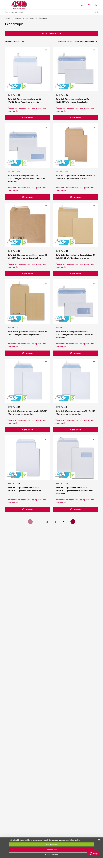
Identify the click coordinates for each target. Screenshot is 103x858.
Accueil (7, 18)
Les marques (30, 18)
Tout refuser (51, 849)
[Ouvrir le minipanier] (96, 5)
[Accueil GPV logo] (19, 5)
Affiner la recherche (51, 33)
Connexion (27, 117)
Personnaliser (51, 854)
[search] (51, 12)
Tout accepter (51, 844)
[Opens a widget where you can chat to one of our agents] (93, 853)
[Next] (72, 521)
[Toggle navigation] (6, 4)
